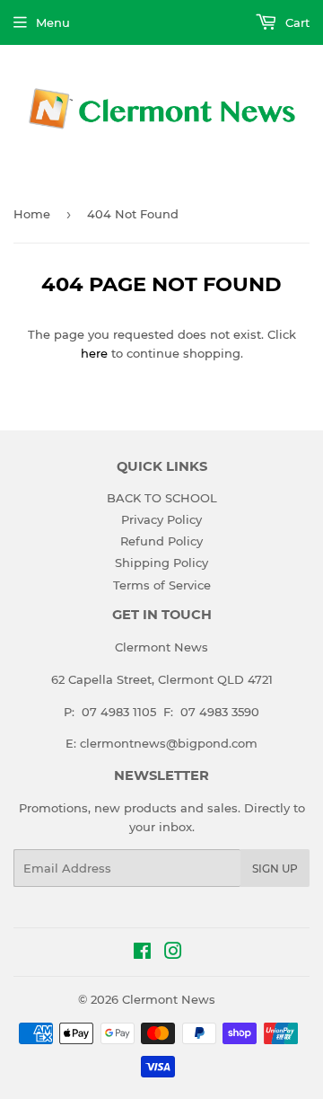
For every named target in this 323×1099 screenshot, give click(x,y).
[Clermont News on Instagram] (173, 953)
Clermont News (168, 999)
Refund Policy (161, 541)
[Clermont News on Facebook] (142, 953)
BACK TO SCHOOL (162, 498)
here (94, 353)
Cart (296, 22)
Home (31, 214)
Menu (53, 22)
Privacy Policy (161, 519)
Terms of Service (162, 585)
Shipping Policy (161, 562)
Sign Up (275, 868)
